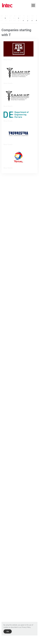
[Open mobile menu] (33, 5)
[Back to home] (7, 5)
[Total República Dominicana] (19, 157)
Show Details (8, 60)
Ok (7, 631)
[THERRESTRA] (19, 133)
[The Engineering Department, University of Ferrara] (16, 114)
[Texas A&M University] (19, 49)
